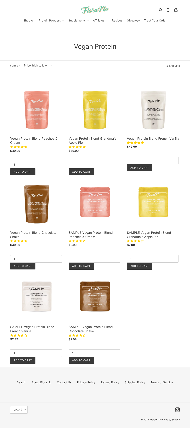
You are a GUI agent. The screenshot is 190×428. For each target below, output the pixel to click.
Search (21, 382)
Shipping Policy (135, 382)
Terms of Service (162, 382)
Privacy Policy (86, 382)
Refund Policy (110, 382)
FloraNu (154, 419)
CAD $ (18, 410)
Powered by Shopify (169, 419)
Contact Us (64, 382)
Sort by (15, 65)
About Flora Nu (41, 382)
